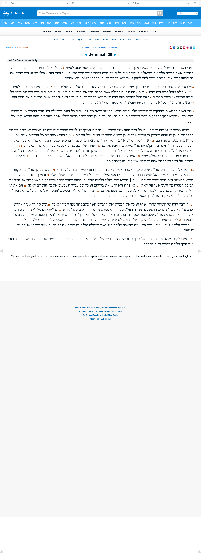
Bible (8, 48)
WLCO (14, 48)
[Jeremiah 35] (4, 258)
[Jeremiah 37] (197, 258)
